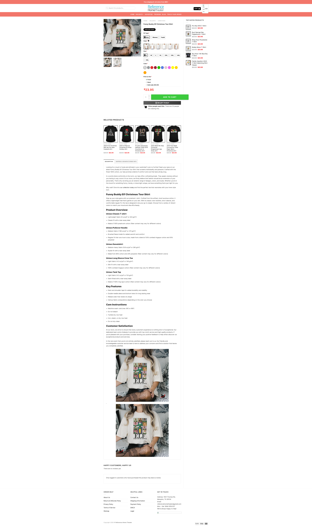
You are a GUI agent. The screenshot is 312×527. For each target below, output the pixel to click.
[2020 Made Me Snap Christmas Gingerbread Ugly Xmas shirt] (158, 134)
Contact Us (134, 497)
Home (132, 14)
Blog (164, 14)
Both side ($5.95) (153, 85)
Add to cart (169, 97)
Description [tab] (109, 161)
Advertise (149, 14)
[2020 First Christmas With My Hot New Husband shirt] (111, 134)
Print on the (147, 76)
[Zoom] (106, 54)
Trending (157, 14)
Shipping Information (137, 501)
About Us (107, 497)
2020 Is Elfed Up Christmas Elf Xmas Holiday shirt (125, 147)
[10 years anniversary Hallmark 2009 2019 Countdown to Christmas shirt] (142, 134)
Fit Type (146, 33)
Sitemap (106, 511)
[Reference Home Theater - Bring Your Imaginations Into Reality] (156, 8)
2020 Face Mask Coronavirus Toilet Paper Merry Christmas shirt (172, 148)
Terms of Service (109, 507)
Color (145, 63)
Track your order (174, 14)
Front (149, 79)
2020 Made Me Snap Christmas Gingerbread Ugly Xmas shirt (157, 148)
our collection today (127, 187)
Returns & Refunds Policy (112, 501)
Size (145, 51)
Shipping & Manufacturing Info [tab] (126, 161)
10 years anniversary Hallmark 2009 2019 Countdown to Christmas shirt (141, 148)
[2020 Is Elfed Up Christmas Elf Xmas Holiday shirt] (126, 134)
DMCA (132, 507)
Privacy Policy (108, 504)
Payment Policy (135, 504)
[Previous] (106, 37)
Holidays (139, 14)
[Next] (138, 37)
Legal (132, 511)
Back (149, 82)
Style (146, 41)
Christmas (161, 21)
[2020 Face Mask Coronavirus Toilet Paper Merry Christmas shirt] (174, 134)
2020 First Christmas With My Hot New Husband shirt (110, 147)
